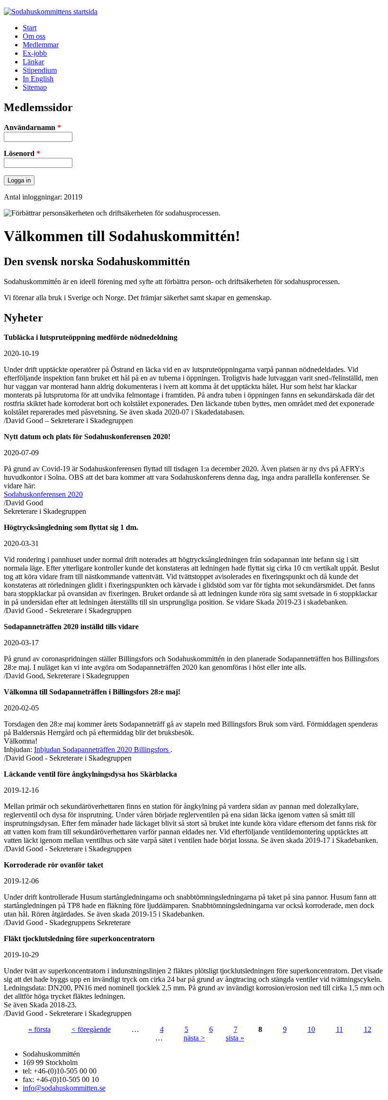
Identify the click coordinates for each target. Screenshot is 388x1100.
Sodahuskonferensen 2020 (43, 494)
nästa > (194, 1038)
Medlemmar (41, 45)
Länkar (33, 62)
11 (339, 1029)
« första (39, 1029)
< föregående (91, 1029)
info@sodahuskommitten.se (64, 1088)
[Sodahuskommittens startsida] (50, 12)
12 (367, 1029)
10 (311, 1029)
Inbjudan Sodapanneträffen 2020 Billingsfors (102, 749)
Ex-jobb (35, 53)
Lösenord (22, 153)
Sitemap (35, 87)
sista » (235, 1038)
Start (29, 28)
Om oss (34, 36)
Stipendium (40, 70)
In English (38, 79)
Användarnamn (32, 127)
